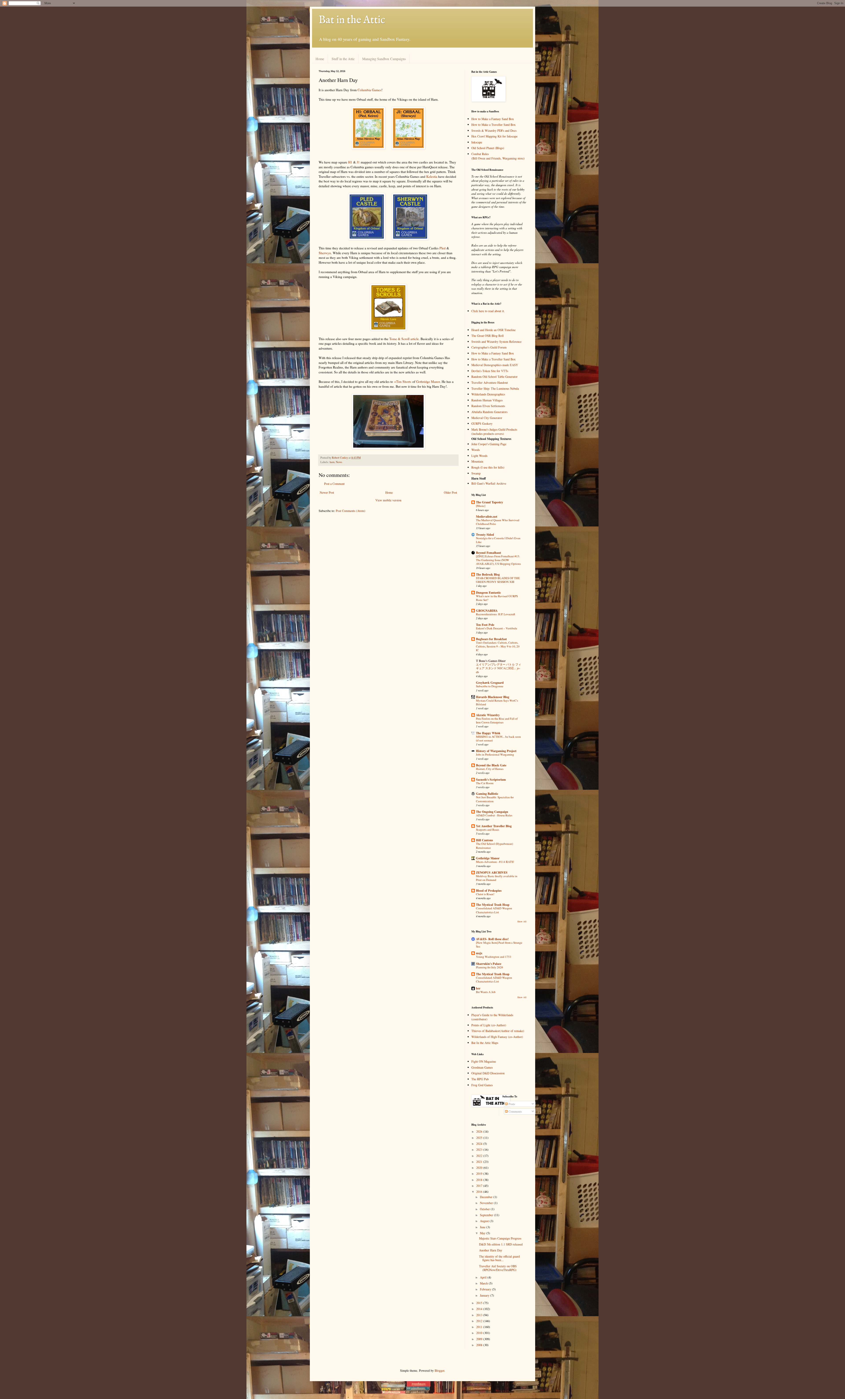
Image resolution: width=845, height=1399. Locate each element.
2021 (479, 1162)
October (485, 1209)
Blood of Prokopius (488, 890)
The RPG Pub (480, 1079)
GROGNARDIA (487, 610)
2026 (479, 1131)
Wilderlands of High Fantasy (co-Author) (497, 1037)
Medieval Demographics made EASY (494, 365)
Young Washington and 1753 (493, 957)
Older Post (450, 492)
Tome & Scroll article (404, 339)
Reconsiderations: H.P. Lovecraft (495, 614)
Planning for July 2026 (489, 967)
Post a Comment (334, 484)
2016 (479, 1192)
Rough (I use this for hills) (487, 467)
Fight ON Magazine (483, 1061)
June (483, 1227)
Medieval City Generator (486, 418)
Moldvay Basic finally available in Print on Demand (496, 878)
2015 (479, 1303)
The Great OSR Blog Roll (487, 336)
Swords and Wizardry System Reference (496, 341)
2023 (479, 1149)
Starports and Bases (487, 830)
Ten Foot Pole (485, 624)
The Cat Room (484, 783)
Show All (521, 921)
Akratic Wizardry (488, 715)
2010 (479, 1333)
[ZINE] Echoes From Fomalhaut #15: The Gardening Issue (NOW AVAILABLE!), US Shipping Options (498, 560)
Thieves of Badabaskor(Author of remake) (497, 1031)
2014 (479, 1309)
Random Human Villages (487, 400)
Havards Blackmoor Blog (492, 697)
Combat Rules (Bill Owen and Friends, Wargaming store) (498, 156)
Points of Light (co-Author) (488, 1025)
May (483, 1233)
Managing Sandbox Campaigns (384, 58)
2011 (479, 1327)
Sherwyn (325, 253)
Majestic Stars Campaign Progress (500, 1238)
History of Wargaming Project (496, 751)
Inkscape (476, 142)
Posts (511, 1104)
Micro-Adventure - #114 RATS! (495, 862)
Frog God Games (482, 1085)
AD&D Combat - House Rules (494, 815)
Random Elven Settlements (488, 406)
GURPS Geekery (481, 423)
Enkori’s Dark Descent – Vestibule (496, 628)
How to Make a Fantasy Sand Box (492, 119)
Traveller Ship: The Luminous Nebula (495, 388)
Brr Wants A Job (486, 992)
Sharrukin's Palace (488, 963)
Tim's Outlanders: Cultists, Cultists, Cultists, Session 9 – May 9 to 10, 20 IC (498, 646)
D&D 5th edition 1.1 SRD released (501, 1244)
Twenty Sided (485, 534)
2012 (479, 1321)
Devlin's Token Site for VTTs (489, 371)
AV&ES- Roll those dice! (492, 939)
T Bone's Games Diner (491, 660)
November (487, 1203)
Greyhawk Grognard (490, 682)
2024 (479, 1143)
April (483, 1277)
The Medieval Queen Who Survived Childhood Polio (497, 522)
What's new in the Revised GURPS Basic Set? (497, 598)
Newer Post (327, 492)
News (339, 462)
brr (478, 988)
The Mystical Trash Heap (492, 904)
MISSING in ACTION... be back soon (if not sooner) (498, 738)
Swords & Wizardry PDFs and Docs (493, 130)
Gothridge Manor (428, 381)
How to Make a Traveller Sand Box (493, 124)
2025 (479, 1138)
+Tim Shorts (402, 381)
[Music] (480, 506)
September (487, 1215)
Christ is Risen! (485, 894)
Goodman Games (482, 1067)
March (484, 1283)
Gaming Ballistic (487, 793)
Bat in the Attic (352, 20)
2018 (479, 1180)
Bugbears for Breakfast (491, 639)
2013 (479, 1315)
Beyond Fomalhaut (488, 552)
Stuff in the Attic (343, 58)
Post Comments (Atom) (350, 511)
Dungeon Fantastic (488, 592)
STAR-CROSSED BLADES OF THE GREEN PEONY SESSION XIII (498, 580)
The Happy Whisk (488, 733)
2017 (479, 1186)
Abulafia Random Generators (489, 412)
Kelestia (431, 176)
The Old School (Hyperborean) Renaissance (494, 845)
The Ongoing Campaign (492, 811)
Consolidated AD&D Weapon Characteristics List (494, 910)
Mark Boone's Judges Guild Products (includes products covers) (494, 431)
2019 (479, 1173)
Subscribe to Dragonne (489, 686)
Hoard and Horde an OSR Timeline (493, 330)
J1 (358, 162)
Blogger (439, 1370)
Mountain (477, 461)
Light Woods (479, 456)
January (485, 1295)
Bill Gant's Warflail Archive (488, 483)
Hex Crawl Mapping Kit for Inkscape (494, 136)
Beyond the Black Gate (491, 765)
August (485, 1221)
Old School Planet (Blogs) (487, 148)
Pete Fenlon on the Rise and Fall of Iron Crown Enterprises (497, 720)
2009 (479, 1339)
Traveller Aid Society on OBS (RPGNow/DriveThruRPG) (498, 1268)
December (486, 1197)
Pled (442, 248)
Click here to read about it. (488, 311)
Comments (515, 1111)
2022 (479, 1156)
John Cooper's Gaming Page (488, 444)
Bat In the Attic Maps (484, 1043)
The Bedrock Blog (488, 574)
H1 (350, 162)
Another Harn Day (490, 1250)
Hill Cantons (484, 840)
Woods (475, 450)
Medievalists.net (486, 516)
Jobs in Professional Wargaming (495, 754)
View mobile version (388, 500)
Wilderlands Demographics (488, 394)
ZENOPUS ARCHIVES (491, 872)
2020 (479, 1168)
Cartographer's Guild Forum (489, 347)
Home (320, 58)
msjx (479, 953)
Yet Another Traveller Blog (494, 826)
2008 (479, 1345)
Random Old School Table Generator (494, 376)
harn (332, 462)
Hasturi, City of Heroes (489, 769)
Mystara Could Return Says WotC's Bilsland (497, 702)
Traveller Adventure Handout (489, 382)
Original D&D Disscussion (488, 1073)
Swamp (476, 473)
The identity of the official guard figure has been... (499, 1258)
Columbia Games (369, 90)
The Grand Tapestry (489, 502)
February (486, 1289)
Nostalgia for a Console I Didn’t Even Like (498, 540)
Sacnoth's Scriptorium (491, 779)
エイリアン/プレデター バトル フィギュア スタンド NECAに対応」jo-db (498, 668)
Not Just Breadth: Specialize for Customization (495, 799)
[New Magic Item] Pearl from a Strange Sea (499, 944)
